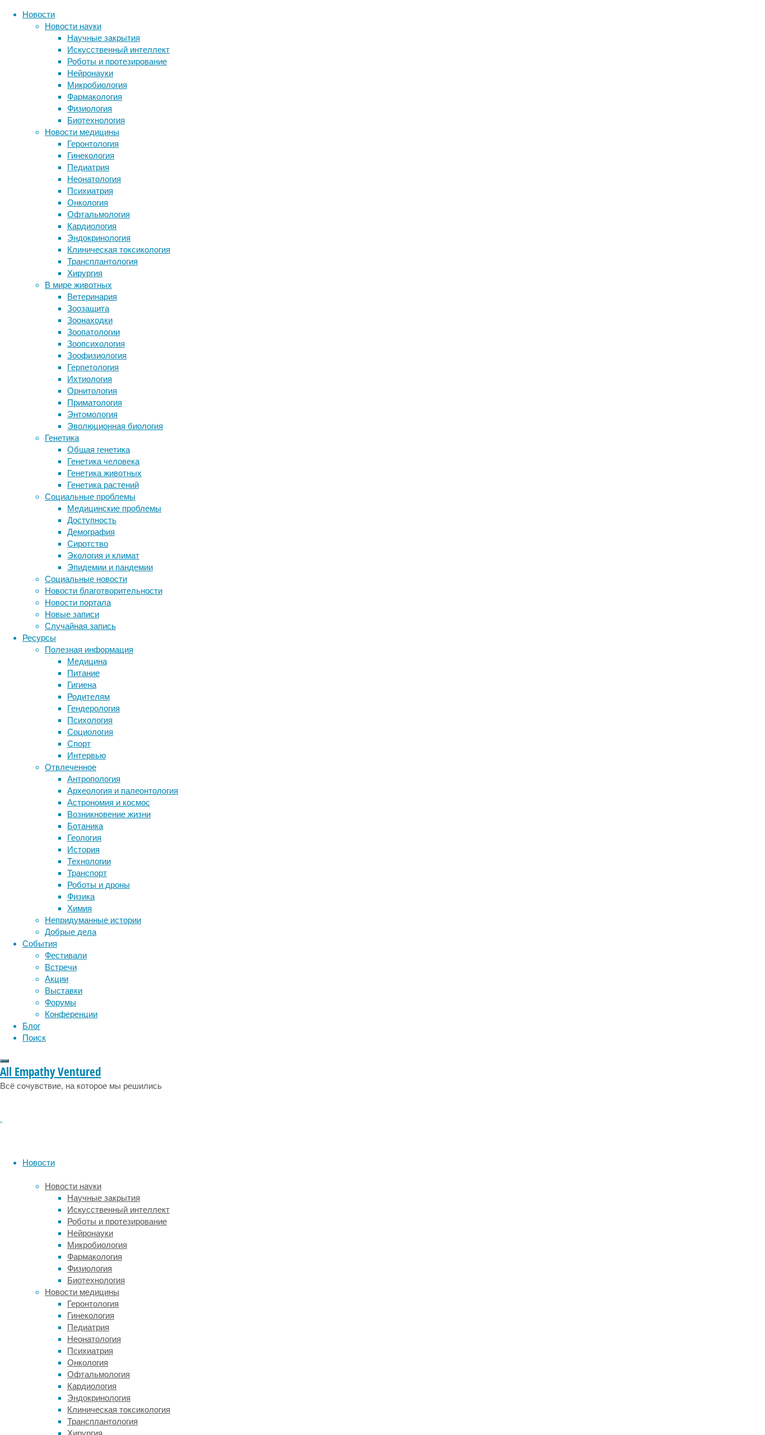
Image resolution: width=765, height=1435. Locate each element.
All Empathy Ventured (50, 1071)
